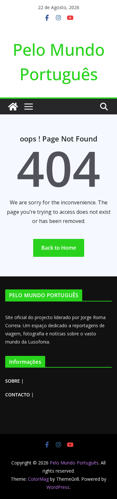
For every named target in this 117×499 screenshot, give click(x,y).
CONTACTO (17, 394)
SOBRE (12, 381)
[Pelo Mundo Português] (13, 106)
